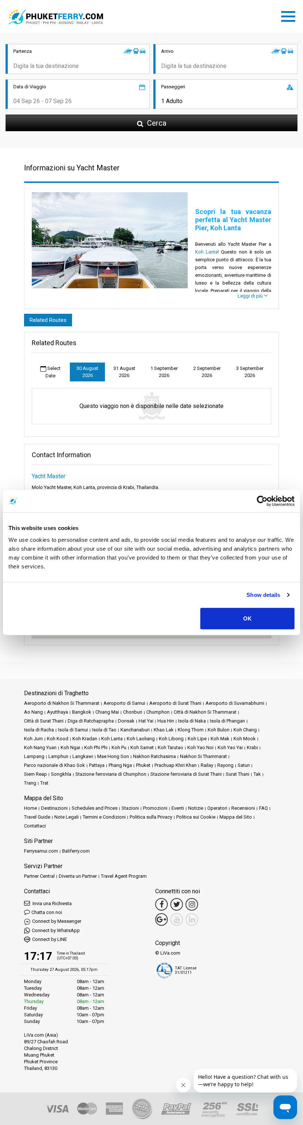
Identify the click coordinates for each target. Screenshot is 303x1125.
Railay (207, 765)
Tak (257, 774)
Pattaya (97, 765)
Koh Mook (245, 738)
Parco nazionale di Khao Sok (54, 765)
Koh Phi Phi (96, 747)
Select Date (53, 372)
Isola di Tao (104, 730)
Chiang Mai (107, 712)
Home (30, 808)
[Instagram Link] (191, 904)
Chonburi (132, 712)
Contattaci (35, 826)
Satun (244, 765)
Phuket (143, 765)
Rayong (225, 765)
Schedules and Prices (95, 808)
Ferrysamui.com (41, 851)
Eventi (177, 808)
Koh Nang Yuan (40, 747)
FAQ (263, 808)
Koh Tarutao (170, 747)
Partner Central (39, 876)
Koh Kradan (84, 738)
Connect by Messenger (56, 921)
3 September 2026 (249, 372)
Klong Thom (191, 730)
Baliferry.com (76, 851)
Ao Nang (33, 712)
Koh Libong (171, 738)
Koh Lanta (206, 252)
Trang (30, 783)
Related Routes (48, 320)
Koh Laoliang (141, 738)
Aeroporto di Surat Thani (175, 703)
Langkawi (82, 756)
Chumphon (158, 712)
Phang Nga (120, 765)
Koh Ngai (70, 747)
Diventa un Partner (78, 876)
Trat (44, 783)
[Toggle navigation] (290, 15)
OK (247, 618)
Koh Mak (220, 738)
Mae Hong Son (113, 756)
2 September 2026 (207, 372)
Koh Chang (245, 730)
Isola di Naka (192, 721)
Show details (263, 595)
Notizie (195, 808)
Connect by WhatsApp (56, 930)
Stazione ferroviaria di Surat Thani (186, 774)
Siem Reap (35, 774)
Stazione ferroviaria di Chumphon (110, 774)
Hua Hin (165, 721)
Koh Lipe (197, 738)
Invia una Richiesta (51, 903)
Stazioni (130, 808)
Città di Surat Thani (44, 721)
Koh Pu (119, 747)
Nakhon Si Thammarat (203, 756)
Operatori (217, 808)
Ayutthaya (57, 712)
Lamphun (58, 756)
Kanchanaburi (135, 730)
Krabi (252, 747)
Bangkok (81, 712)
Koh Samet (142, 747)
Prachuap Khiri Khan (175, 765)
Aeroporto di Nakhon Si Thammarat (61, 703)
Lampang (34, 756)
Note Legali (66, 817)
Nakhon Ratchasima (154, 756)
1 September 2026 (164, 372)
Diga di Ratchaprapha (91, 721)
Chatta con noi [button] (46, 912)
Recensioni (243, 808)
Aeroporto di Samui (124, 703)
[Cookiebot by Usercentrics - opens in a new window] (262, 501)
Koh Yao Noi (200, 747)
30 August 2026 (87, 372)
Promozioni (155, 808)
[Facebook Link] (161, 904)
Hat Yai (146, 721)
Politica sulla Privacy (151, 817)
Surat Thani (237, 774)
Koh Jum (33, 738)
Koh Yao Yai (230, 747)
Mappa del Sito (235, 817)
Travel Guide (37, 817)
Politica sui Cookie (195, 817)
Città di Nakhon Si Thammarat (205, 712)
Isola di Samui (73, 730)
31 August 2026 (124, 372)
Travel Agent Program (124, 876)
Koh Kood (57, 738)
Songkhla (61, 774)
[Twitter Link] (176, 904)
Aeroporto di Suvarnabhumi (234, 703)
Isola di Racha (39, 730)
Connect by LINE (49, 939)
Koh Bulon (218, 730)
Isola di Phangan (227, 721)
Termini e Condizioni (104, 817)
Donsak (126, 721)
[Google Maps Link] (161, 919)
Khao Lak (164, 730)
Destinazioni (54, 808)
